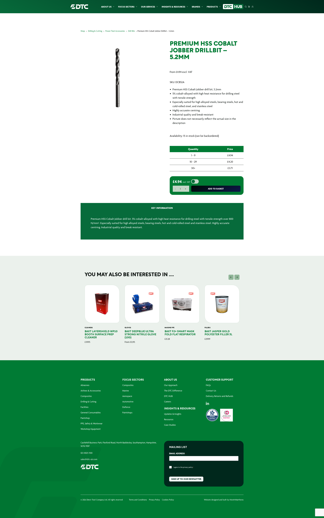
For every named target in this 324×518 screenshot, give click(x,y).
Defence (126, 407)
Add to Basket (216, 188)
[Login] (252, 6)
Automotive (127, 401)
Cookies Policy (168, 500)
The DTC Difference (173, 390)
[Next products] (236, 277)
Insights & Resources (173, 6)
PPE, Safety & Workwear (91, 423)
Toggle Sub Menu (114, 6)
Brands (196, 6)
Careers (167, 401)
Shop (83, 31)
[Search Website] (246, 7)
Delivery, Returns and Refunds (219, 396)
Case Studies (170, 425)
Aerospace (127, 396)
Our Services (148, 6)
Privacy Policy (154, 500)
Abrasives (85, 385)
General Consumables (91, 412)
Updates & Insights (172, 414)
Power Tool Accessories (115, 31)
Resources (168, 419)
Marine (125, 390)
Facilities (84, 407)
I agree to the (183, 467)
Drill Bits (131, 31)
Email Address (177, 453)
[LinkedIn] (207, 403)
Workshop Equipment (91, 429)
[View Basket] (249, 7)
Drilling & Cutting (95, 31)
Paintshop (85, 418)
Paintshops (127, 412)
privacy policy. (188, 467)
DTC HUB (168, 396)
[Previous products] (231, 277)
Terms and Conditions (138, 500)
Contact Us (211, 390)
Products (212, 6)
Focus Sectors (126, 6)
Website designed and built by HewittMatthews (224, 500)
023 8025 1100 (86, 453)
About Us (106, 6)
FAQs (208, 385)
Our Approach (170, 385)
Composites (86, 396)
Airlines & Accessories (91, 390)
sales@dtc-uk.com (89, 459)
